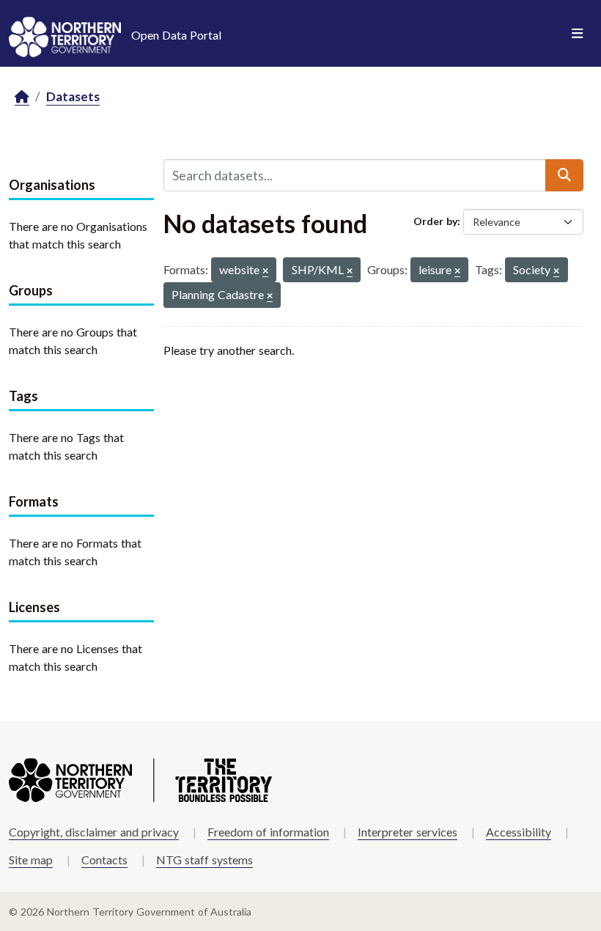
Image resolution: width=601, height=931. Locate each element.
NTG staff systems (204, 859)
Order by (435, 221)
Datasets (73, 96)
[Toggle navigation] (577, 33)
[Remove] (265, 271)
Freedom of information (268, 832)
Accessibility (518, 832)
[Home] (22, 97)
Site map (31, 859)
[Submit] (564, 175)
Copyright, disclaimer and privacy (94, 832)
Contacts (104, 859)
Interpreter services (407, 832)
